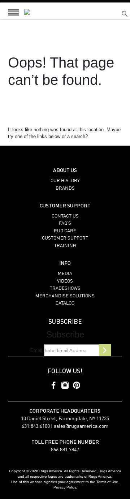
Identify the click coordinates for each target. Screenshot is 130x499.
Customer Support (65, 238)
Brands (65, 188)
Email (36, 350)
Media (65, 273)
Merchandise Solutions (65, 296)
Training (65, 246)
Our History (65, 180)
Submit (105, 350)
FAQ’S (65, 223)
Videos (65, 281)
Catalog (65, 303)
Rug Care (65, 231)
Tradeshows (65, 288)
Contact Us (65, 216)
